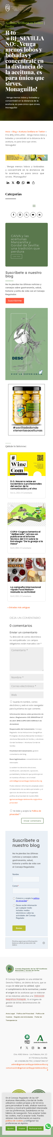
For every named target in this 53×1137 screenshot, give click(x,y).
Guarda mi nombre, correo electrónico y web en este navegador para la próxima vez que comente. (26, 705)
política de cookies (14, 1120)
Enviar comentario (32, 820)
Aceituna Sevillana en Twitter (32, 131)
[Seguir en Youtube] (33, 214)
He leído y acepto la (25, 813)
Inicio (7, 131)
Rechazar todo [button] (35, 1128)
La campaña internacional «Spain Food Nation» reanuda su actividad (25, 590)
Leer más (16, 254)
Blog (14, 131)
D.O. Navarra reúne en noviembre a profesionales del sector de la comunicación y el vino (26, 485)
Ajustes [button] (10, 1128)
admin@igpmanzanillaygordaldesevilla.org (26, 781)
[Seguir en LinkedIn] (39, 214)
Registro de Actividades (23, 1017)
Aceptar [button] (22, 1128)
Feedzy (9, 26)
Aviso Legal (10, 1014)
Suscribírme (15, 300)
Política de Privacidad (25, 1014)
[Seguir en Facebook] (13, 214)
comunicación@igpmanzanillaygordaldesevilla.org (27, 1069)
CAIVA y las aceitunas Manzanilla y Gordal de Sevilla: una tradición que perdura (25, 242)
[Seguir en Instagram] (20, 214)
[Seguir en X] (26, 214)
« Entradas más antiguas (18, 607)
